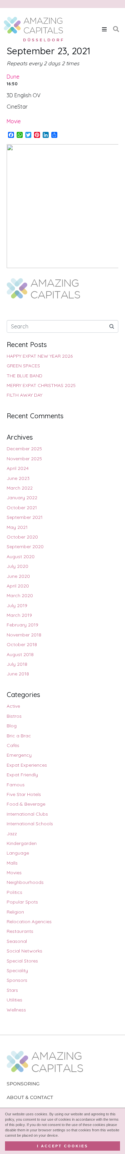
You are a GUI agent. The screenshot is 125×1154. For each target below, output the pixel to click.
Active (13, 706)
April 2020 (18, 586)
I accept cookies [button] (62, 1146)
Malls (12, 863)
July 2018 (17, 664)
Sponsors (17, 980)
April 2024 (18, 468)
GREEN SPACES (23, 366)
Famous (16, 785)
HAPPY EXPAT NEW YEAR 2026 (40, 356)
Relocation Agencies (29, 922)
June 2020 (18, 576)
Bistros (14, 716)
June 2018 (18, 674)
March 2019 (19, 615)
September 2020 (25, 547)
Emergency (19, 755)
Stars (12, 990)
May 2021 (17, 527)
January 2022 (22, 498)
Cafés (13, 745)
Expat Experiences (27, 765)
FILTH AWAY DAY (24, 395)
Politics (14, 892)
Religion (15, 912)
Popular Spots (22, 902)
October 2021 (22, 508)
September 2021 (25, 517)
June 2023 (18, 478)
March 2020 (20, 595)
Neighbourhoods (25, 882)
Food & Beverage (26, 804)
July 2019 (17, 605)
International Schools (30, 824)
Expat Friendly (22, 775)
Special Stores (22, 961)
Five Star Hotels (24, 794)
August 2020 (21, 557)
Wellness (16, 1010)
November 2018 (24, 635)
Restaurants (20, 931)
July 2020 (17, 566)
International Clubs (27, 814)
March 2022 (20, 488)
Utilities (14, 1000)
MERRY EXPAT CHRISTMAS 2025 (41, 385)
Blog (12, 726)
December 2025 (24, 449)
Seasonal (17, 941)
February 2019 (22, 625)
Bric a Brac (19, 736)
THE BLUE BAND (24, 376)
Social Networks (24, 951)
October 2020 (22, 537)
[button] (104, 29)
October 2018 (22, 644)
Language (18, 853)
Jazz (12, 834)
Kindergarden (22, 843)
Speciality (17, 970)
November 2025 (24, 459)
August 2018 (20, 654)
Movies (14, 873)
